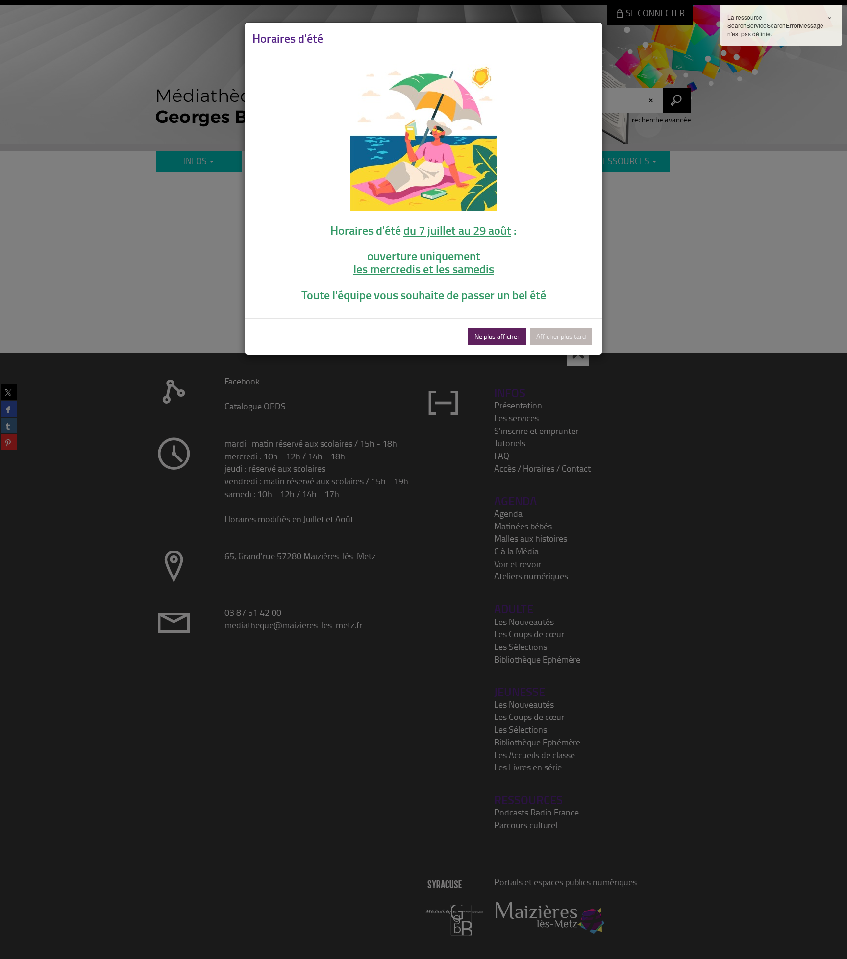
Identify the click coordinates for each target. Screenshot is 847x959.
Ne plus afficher (497, 336)
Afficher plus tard (561, 336)
